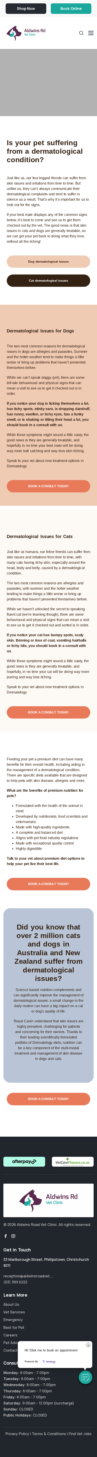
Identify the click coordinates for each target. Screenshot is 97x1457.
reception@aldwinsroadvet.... (28, 1276)
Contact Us (13, 1350)
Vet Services (14, 1312)
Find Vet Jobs (80, 1433)
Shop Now (26, 8)
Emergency (13, 1319)
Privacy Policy (17, 1433)
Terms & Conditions (49, 1433)
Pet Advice (12, 1342)
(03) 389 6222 (15, 1282)
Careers (10, 1334)
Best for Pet (13, 1327)
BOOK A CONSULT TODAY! (48, 486)
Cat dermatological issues (48, 280)
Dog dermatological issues (48, 261)
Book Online (71, 8)
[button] (85, 1377)
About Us (11, 1304)
